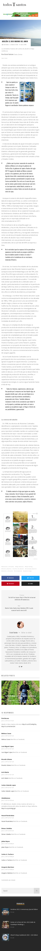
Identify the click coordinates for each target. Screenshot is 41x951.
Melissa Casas (6, 733)
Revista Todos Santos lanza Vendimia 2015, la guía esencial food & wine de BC (19, 608)
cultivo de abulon (18, 568)
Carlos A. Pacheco (7, 854)
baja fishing (29, 566)
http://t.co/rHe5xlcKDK (8, 726)
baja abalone (20, 566)
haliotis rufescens (7, 571)
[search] (37, 891)
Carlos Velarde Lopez (8, 785)
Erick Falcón (6, 44)
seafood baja (28, 571)
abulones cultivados (8, 566)
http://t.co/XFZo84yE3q (29, 724)
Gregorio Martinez (7, 867)
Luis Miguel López (7, 746)
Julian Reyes (5, 841)
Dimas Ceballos (6, 828)
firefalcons (5, 718)
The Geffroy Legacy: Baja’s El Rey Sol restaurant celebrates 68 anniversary (22, 597)
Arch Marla (5, 772)
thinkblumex (5, 798)
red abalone (18, 571)
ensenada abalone (31, 568)
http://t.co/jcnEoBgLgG (8, 808)
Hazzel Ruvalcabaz (7, 815)
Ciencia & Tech (14, 44)
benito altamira (6, 568)
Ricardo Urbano (6, 759)
